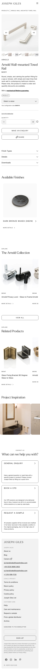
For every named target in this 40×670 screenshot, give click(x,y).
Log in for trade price (7, 113)
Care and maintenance (12, 609)
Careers (7, 559)
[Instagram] (11, 659)
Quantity (5, 117)
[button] (37, 122)
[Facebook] (6, 659)
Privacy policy (9, 590)
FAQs (6, 605)
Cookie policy (9, 594)
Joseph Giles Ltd (10, 598)
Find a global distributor (12, 617)
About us (7, 551)
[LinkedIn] (15, 659)
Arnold (5, 60)
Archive (6, 621)
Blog (5, 555)
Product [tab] (5, 95)
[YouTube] (20, 659)
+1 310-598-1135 (10, 574)
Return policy (8, 586)
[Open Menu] (37, 3)
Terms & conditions (11, 582)
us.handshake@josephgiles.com (15, 571)
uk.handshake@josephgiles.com (15, 563)
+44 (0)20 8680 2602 (12, 567)
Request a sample (10, 613)
